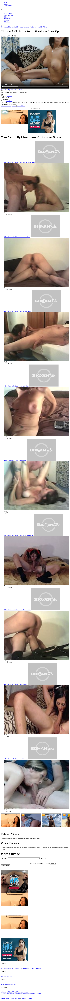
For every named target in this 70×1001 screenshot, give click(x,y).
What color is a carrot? (43, 863)
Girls (5, 2)
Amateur (9, 96)
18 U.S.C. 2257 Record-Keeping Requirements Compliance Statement (21, 993)
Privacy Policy (5, 998)
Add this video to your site (8, 106)
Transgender (7, 5)
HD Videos (43, 27)
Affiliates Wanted (12, 992)
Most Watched (8, 15)
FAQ (15, 984)
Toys (10, 976)
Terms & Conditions (27, 998)
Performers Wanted (22, 992)
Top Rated (20, 27)
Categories (7, 18)
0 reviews (9, 101)
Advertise (3, 992)
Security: (33, 863)
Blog (5, 17)
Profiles (6, 20)
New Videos (8, 13)
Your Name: (4, 858)
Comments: (43, 858)
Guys (5, 4)
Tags (7, 976)
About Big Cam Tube (7, 984)
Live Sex (7, 22)
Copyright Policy (15, 998)
